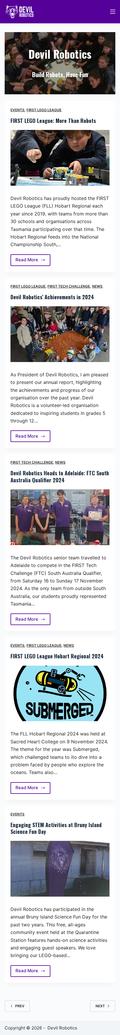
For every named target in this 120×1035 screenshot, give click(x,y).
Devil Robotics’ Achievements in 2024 (52, 297)
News (97, 286)
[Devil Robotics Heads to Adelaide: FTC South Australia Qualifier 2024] (59, 517)
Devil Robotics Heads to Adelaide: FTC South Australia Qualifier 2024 (59, 476)
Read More (31, 261)
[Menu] (112, 11)
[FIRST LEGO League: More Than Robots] (59, 158)
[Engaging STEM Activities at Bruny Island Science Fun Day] (59, 869)
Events (17, 110)
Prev (19, 1006)
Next (100, 1006)
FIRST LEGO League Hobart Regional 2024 (57, 656)
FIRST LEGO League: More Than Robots (53, 120)
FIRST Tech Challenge (68, 286)
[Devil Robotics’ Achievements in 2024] (59, 334)
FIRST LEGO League (44, 110)
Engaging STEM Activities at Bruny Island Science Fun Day (56, 828)
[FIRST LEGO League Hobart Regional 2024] (59, 693)
